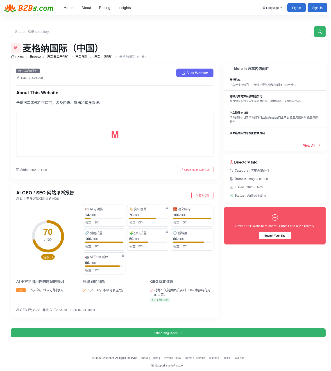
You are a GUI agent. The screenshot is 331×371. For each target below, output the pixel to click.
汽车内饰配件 (103, 56)
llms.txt (227, 357)
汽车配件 (81, 56)
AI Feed (240, 357)
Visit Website (197, 72)
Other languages (166, 333)
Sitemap (214, 357)
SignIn (296, 7)
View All (309, 145)
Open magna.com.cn (197, 169)
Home (68, 7)
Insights (124, 7)
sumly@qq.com (175, 365)
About (86, 7)
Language (272, 7)
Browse (35, 56)
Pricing (104, 7)
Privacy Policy (172, 357)
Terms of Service (195, 357)
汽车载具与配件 (58, 56)
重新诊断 (204, 195)
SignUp (317, 7)
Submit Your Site (275, 235)
